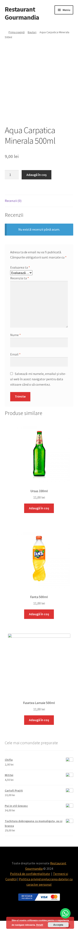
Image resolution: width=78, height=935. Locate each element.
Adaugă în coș (36, 175)
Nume (15, 335)
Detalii (39, 924)
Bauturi (32, 32)
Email (15, 354)
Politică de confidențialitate (30, 874)
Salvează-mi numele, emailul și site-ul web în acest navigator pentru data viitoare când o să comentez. (38, 379)
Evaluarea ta (20, 267)
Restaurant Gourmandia (22, 13)
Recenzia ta (19, 278)
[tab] (39, 201)
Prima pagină (17, 32)
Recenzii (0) (13, 201)
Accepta (58, 925)
